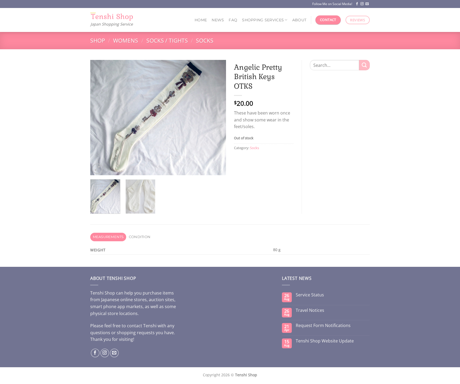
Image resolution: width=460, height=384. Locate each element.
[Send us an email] (367, 4)
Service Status (310, 294)
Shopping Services (263, 20)
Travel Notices (310, 310)
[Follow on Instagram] (362, 4)
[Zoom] (97, 169)
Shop (97, 40)
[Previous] (99, 117)
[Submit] (364, 65)
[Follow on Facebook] (357, 4)
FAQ (233, 20)
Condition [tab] (139, 237)
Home (201, 20)
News (218, 20)
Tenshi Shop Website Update (325, 341)
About (299, 20)
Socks (204, 40)
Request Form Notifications (323, 325)
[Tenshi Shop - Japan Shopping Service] (111, 16)
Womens (125, 40)
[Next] (216, 117)
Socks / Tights (167, 40)
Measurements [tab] (108, 237)
